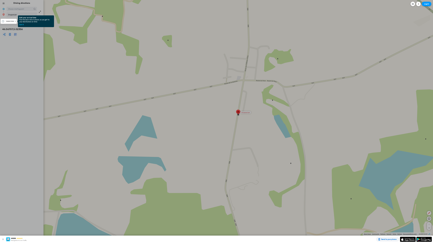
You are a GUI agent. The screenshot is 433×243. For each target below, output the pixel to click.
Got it (21, 25)
